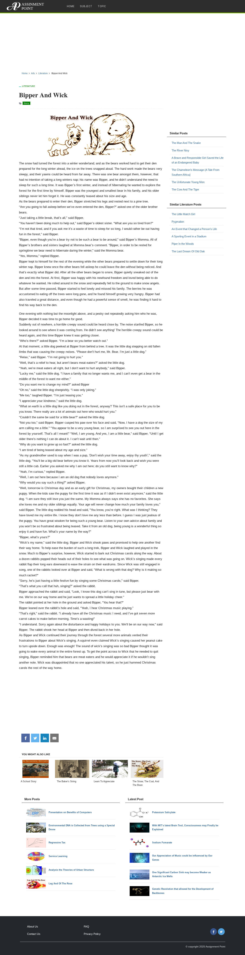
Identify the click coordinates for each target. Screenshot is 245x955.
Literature (28, 86)
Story (26, 103)
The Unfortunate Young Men (188, 182)
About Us (32, 926)
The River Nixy (180, 150)
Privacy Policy (92, 933)
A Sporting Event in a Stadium (189, 236)
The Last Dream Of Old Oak (188, 251)
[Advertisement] (122, 41)
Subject (86, 6)
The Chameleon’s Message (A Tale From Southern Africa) (196, 172)
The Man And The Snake (186, 142)
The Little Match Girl (183, 214)
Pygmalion (178, 221)
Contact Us (33, 933)
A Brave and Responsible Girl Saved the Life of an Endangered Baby (197, 160)
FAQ (86, 926)
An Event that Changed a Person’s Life (194, 229)
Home (71, 6)
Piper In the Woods (183, 243)
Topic (102, 6)
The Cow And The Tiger (185, 189)
